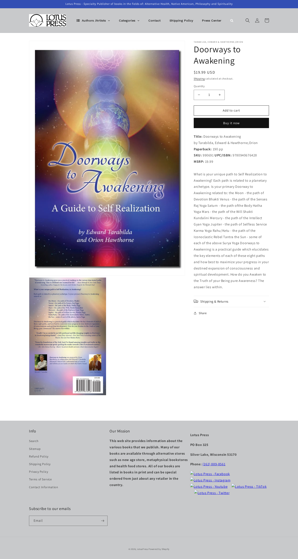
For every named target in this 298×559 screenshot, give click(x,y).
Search (34, 441)
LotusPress (142, 549)
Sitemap (35, 449)
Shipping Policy (40, 464)
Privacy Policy (38, 472)
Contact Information (43, 487)
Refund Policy (38, 456)
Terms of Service (40, 479)
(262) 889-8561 (213, 464)
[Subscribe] (102, 521)
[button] (247, 20)
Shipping (199, 78)
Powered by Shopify (159, 549)
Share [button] (203, 313)
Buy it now (231, 123)
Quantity (199, 86)
